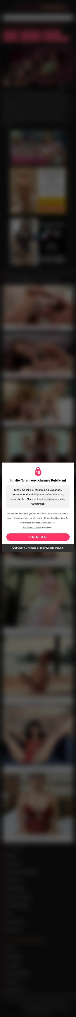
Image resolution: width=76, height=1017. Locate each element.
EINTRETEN (37, 537)
